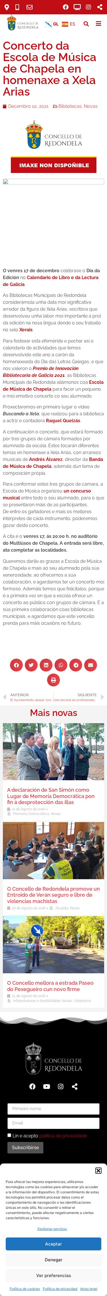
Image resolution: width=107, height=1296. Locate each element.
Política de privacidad (60, 1289)
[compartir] (100, 7)
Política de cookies (25, 1289)
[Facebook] (65, 7)
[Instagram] (88, 7)
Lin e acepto (50, 1135)
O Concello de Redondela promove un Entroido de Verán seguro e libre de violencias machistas (53, 895)
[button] (98, 1171)
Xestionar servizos (52, 1229)
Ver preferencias (53, 1275)
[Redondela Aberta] (77, 7)
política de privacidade (63, 1135)
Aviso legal (88, 1289)
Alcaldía (61, 908)
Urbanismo (82, 1001)
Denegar (53, 1259)
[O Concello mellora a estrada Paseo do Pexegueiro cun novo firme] (53, 944)
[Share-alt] (74, 1086)
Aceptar (53, 1244)
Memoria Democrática (31, 814)
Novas (91, 106)
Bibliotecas (70, 106)
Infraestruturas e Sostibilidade (36, 1001)
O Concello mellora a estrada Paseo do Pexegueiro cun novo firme (50, 986)
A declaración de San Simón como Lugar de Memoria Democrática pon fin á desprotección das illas (51, 796)
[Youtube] (46, 1086)
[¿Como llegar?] (9, 7)
